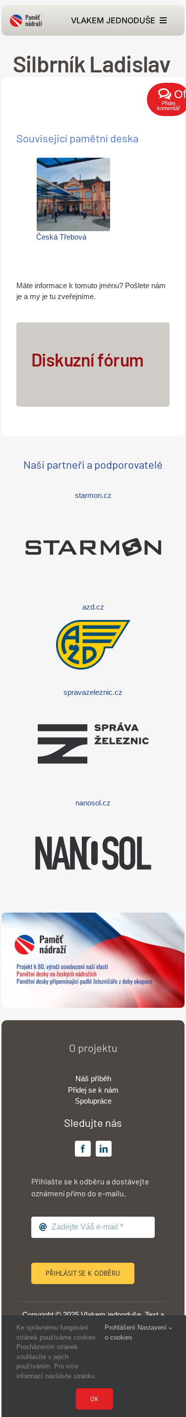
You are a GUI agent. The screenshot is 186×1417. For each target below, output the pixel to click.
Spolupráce (93, 1101)
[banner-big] (93, 916)
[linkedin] (104, 1149)
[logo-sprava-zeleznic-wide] (93, 709)
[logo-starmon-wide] (93, 513)
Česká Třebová (61, 237)
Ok (94, 1399)
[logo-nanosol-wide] (93, 819)
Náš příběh (93, 1078)
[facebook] (83, 1149)
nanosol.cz (93, 803)
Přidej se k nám (93, 1090)
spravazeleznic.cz (93, 692)
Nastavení (153, 1327)
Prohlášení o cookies (120, 1332)
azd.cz (93, 607)
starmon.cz (93, 495)
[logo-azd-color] (93, 623)
